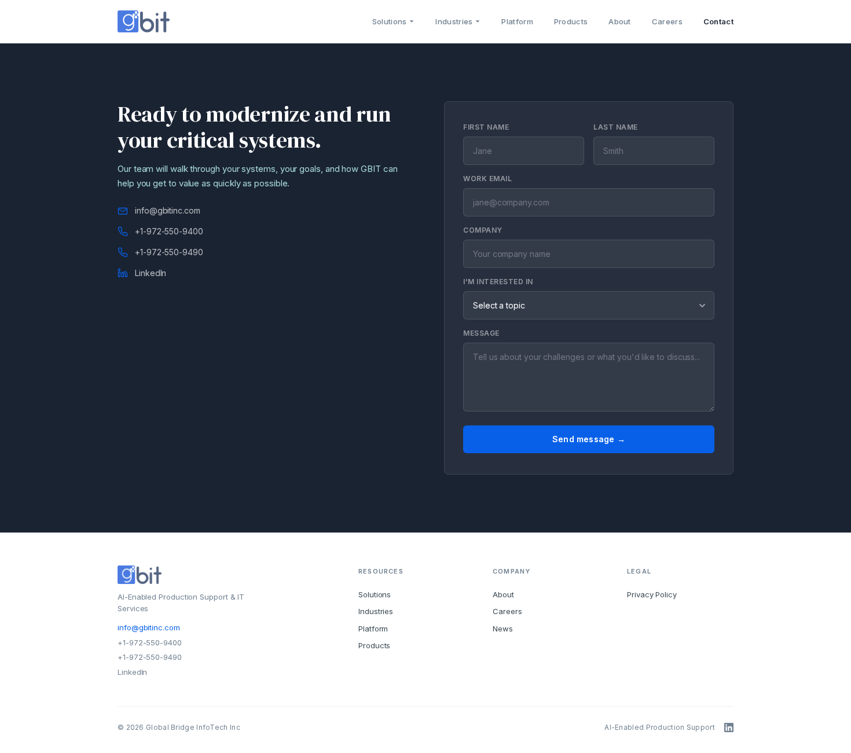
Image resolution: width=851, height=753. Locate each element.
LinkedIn (150, 273)
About (619, 21)
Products (571, 21)
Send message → (588, 439)
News (503, 628)
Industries (453, 21)
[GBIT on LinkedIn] (728, 727)
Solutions (389, 21)
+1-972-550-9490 (169, 252)
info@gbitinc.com (167, 210)
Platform (517, 21)
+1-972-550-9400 (169, 231)
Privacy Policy (652, 594)
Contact (718, 21)
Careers (667, 21)
